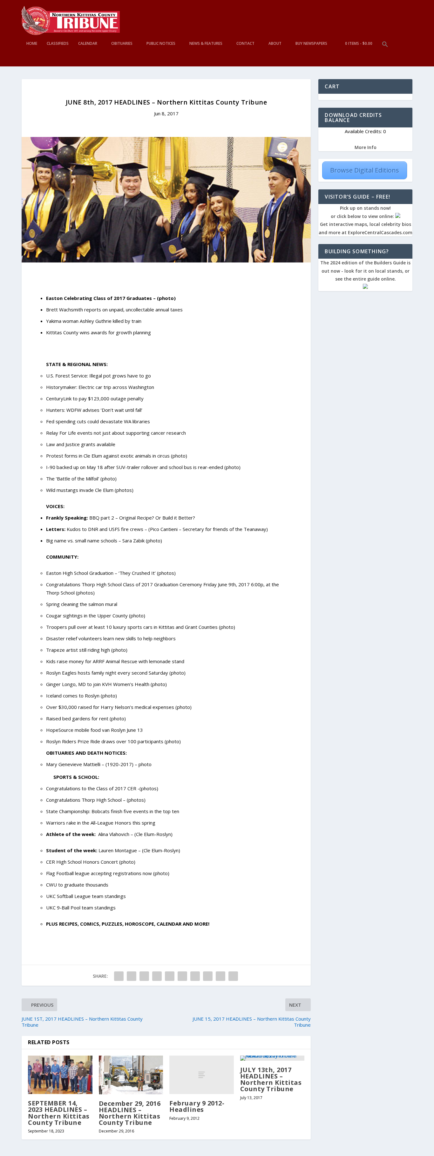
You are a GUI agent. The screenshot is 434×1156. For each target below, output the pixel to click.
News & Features (205, 43)
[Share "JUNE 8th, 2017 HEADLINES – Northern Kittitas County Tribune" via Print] (233, 976)
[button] (385, 54)
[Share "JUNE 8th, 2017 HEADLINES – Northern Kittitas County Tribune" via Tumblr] (157, 976)
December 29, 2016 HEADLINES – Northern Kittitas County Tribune (130, 1113)
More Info (365, 147)
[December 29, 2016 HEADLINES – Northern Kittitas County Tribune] (131, 1075)
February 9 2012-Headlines (196, 1106)
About (274, 43)
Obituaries (121, 43)
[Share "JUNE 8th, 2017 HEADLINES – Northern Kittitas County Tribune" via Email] (220, 976)
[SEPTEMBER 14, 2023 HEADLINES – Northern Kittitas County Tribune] (60, 1075)
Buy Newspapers (311, 43)
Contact (245, 43)
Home (31, 43)
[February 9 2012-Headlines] (201, 1075)
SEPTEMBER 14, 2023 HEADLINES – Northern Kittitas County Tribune (59, 1113)
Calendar (87, 43)
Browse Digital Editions (364, 170)
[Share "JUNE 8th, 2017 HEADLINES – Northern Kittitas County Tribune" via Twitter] (131, 976)
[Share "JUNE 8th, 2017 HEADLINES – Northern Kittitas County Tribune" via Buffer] (195, 976)
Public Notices (160, 43)
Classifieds (58, 43)
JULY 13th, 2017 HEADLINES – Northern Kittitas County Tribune (271, 1079)
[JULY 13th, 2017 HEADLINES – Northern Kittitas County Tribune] (272, 1058)
